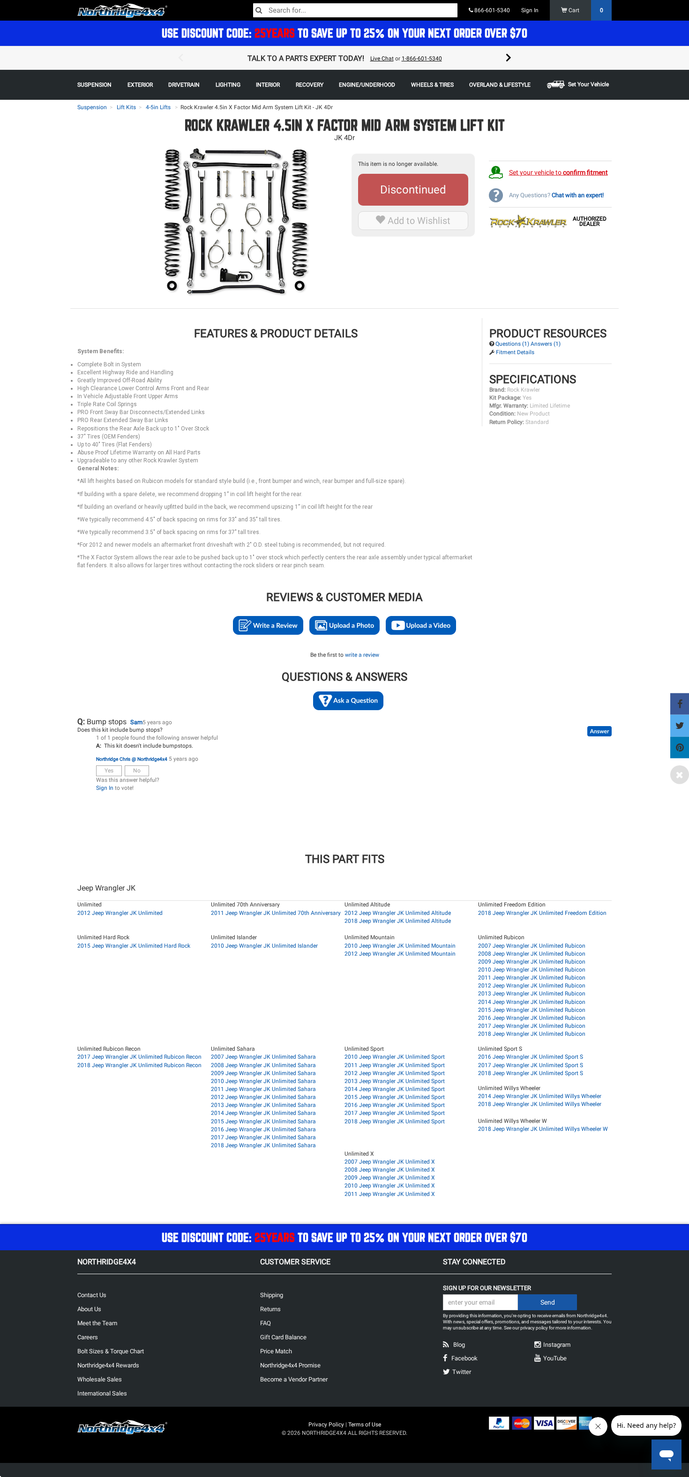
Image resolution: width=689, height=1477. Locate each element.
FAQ (265, 1323)
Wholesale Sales (99, 1379)
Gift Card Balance (283, 1337)
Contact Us (91, 1295)
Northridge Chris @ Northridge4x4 (131, 759)
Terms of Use (364, 1424)
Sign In (530, 10)
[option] (344, 58)
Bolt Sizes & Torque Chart (110, 1351)
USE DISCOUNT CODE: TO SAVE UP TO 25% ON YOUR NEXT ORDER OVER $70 (344, 33)
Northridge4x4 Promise (290, 1365)
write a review (362, 655)
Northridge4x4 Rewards (108, 1365)
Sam (136, 722)
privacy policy (534, 1327)
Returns (270, 1309)
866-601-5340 (491, 10)
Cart (585, 10)
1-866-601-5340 (422, 58)
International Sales (102, 1393)
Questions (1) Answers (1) (528, 344)
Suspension (92, 107)
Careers (87, 1337)
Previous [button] (180, 58)
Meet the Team (97, 1323)
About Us (89, 1309)
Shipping (271, 1295)
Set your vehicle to (558, 172)
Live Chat (382, 58)
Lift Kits (126, 107)
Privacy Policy (326, 1424)
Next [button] (508, 58)
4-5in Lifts (158, 107)
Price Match (276, 1351)
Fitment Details (515, 352)
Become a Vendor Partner (294, 1379)
